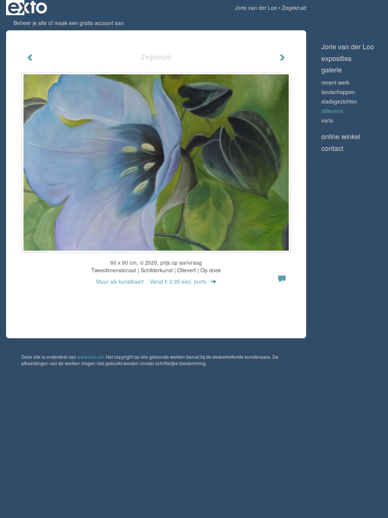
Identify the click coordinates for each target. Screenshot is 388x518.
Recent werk (335, 82)
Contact (332, 148)
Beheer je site (30, 23)
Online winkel (340, 136)
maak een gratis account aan (89, 23)
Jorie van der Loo (256, 7)
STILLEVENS (332, 111)
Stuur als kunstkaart (151, 281)
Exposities (336, 58)
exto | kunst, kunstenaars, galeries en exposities (27, 7)
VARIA (327, 120)
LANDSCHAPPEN (338, 92)
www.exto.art (90, 356)
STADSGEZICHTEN (339, 101)
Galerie (331, 69)
